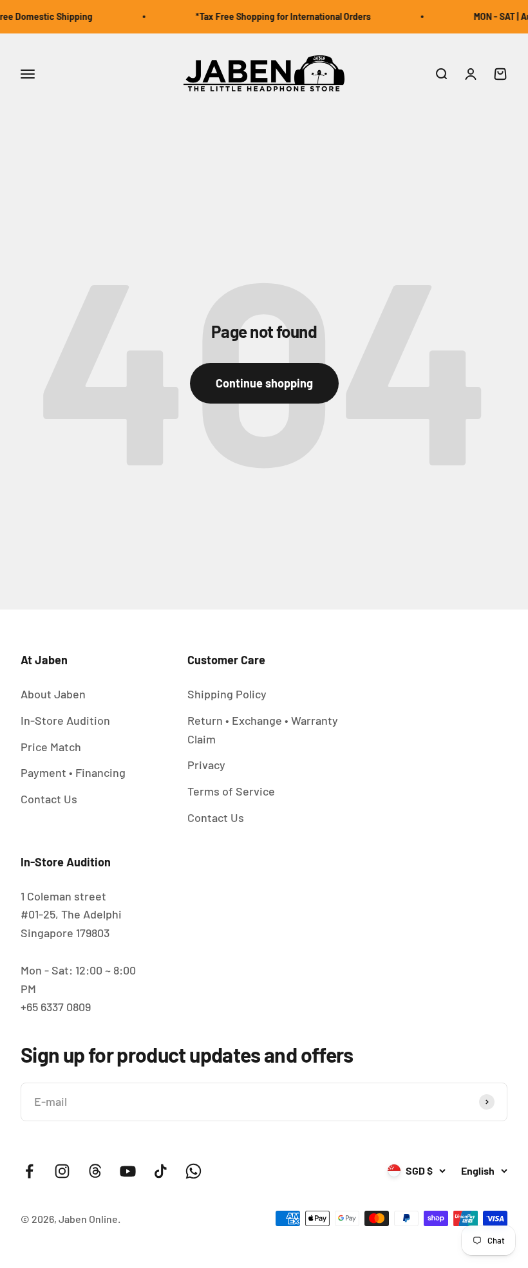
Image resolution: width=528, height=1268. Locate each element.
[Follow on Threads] (95, 1171)
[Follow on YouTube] (128, 1171)
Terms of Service (231, 791)
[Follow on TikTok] (160, 1171)
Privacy (206, 765)
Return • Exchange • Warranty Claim (262, 729)
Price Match (51, 747)
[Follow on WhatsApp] (193, 1171)
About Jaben (53, 694)
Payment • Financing (73, 772)
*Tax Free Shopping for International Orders (275, 16)
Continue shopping (264, 383)
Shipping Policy (227, 694)
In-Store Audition (65, 720)
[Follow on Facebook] (29, 1171)
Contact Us (49, 799)
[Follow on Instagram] (62, 1171)
